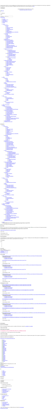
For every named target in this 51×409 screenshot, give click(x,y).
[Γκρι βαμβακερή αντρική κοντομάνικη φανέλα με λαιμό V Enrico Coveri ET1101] (21, 264)
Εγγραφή (3, 18)
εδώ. (33, 6)
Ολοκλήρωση (4, 20)
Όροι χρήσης (4, 403)
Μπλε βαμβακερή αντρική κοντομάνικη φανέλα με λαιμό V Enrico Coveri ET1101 (14, 260)
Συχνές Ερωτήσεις (5, 402)
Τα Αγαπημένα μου (5, 19)
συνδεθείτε (27, 326)
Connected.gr (22, 407)
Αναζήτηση (2, 16)
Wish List (3, 396)
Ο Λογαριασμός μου (5, 395)
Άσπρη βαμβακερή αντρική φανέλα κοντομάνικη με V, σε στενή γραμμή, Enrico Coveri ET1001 (18, 289)
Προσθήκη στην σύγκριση (8, 258)
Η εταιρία (3, 405)
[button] (25, 17)
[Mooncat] (2, 10)
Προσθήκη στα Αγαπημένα (8, 257)
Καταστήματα (4, 389)
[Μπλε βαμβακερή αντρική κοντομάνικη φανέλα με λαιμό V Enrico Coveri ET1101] (22, 255)
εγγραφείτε (31, 326)
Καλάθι (3, 397)
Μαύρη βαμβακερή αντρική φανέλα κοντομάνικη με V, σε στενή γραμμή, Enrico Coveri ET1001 (18, 308)
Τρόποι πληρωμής (5, 391)
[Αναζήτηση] (4, 16)
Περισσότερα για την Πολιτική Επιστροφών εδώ (7, 338)
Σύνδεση (3, 22)
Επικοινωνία (4, 399)
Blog (3, 398)
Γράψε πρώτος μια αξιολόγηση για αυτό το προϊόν (8, 230)
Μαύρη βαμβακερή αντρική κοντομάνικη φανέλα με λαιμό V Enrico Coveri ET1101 (14, 278)
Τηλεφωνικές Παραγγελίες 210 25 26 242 (25, 9)
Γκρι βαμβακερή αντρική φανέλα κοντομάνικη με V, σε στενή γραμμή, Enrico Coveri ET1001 (17, 317)
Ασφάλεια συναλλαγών (5, 404)
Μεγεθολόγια (4, 392)
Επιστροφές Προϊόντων (6, 390)
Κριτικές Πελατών (5, 21)
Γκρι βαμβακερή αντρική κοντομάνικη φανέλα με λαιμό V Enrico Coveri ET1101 (14, 269)
